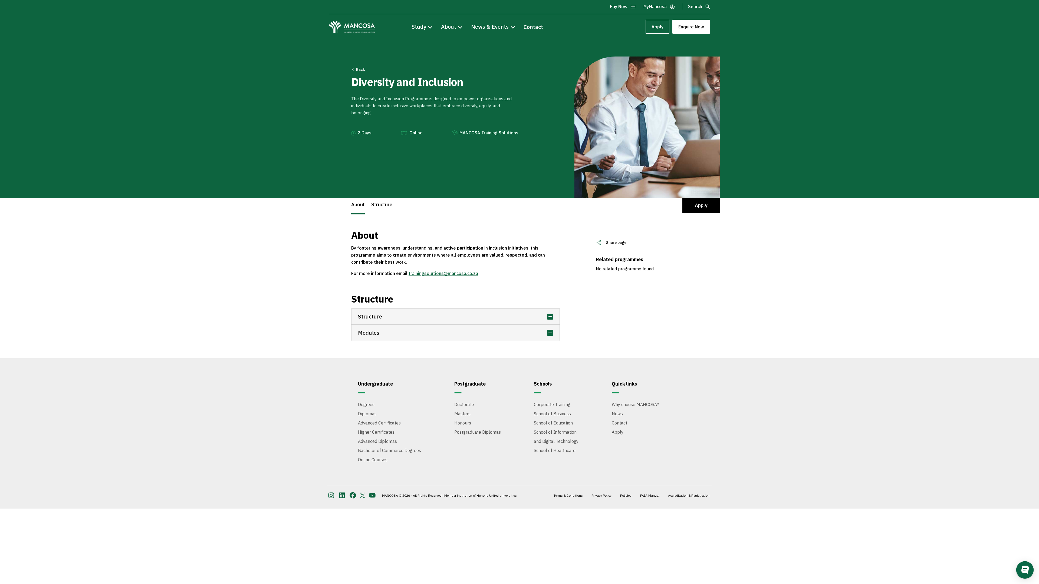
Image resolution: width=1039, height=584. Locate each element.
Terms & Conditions (568, 495)
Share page (616, 242)
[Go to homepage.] (352, 27)
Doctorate (464, 404)
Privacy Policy (601, 495)
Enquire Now (691, 26)
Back (360, 69)
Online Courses (372, 459)
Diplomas (367, 413)
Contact (533, 27)
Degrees (366, 404)
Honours (462, 423)
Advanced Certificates (379, 423)
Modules (368, 332)
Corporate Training (552, 404)
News (617, 413)
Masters (462, 413)
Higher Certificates (376, 432)
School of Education (553, 423)
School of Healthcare (555, 450)
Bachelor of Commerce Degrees (389, 450)
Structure (381, 204)
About (358, 204)
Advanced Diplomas (377, 441)
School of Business (552, 413)
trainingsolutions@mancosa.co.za (443, 273)
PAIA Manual (649, 495)
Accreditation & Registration (688, 495)
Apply (657, 26)
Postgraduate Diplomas (477, 432)
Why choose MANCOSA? (635, 404)
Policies (626, 495)
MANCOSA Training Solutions (488, 132)
